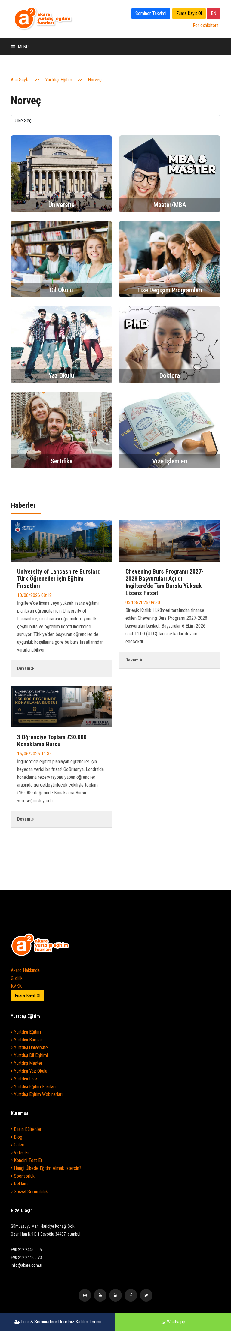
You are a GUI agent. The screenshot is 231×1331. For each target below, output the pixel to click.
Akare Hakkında (25, 970)
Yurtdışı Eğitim (58, 80)
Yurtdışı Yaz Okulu (30, 1071)
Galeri (18, 1145)
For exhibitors (206, 25)
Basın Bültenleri (27, 1129)
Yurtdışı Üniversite (30, 1047)
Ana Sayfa (20, 80)
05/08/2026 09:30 (142, 602)
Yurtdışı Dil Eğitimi (30, 1055)
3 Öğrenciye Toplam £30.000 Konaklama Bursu (52, 740)
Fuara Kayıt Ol (189, 13)
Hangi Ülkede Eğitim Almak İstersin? (47, 1168)
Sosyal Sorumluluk (30, 1191)
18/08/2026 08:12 (34, 595)
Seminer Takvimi (150, 13)
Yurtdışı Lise (25, 1079)
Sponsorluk (24, 1176)
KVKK (16, 986)
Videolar (21, 1152)
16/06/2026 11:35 (34, 754)
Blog (17, 1137)
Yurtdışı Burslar (27, 1040)
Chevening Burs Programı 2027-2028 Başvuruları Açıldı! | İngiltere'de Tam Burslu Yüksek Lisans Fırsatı (164, 582)
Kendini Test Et (27, 1160)
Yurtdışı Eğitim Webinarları (38, 1094)
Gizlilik (17, 978)
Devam (23, 668)
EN (213, 13)
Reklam (20, 1184)
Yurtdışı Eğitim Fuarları (34, 1086)
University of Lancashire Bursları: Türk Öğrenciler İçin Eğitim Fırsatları (58, 578)
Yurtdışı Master (27, 1063)
